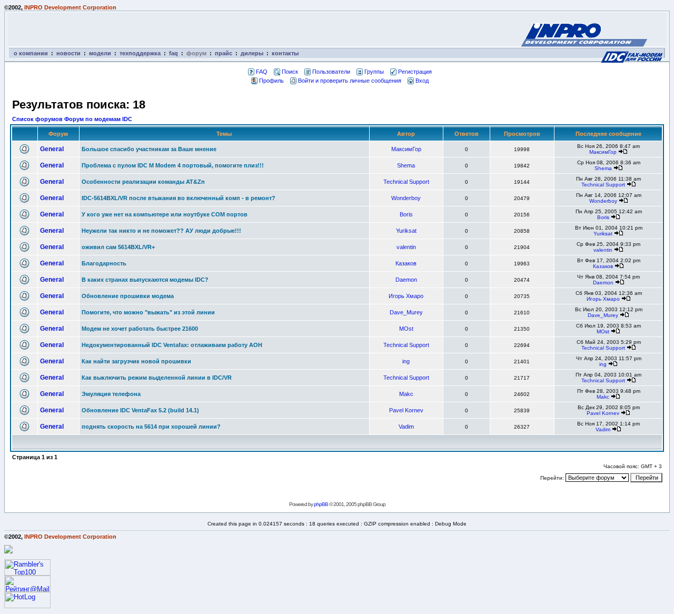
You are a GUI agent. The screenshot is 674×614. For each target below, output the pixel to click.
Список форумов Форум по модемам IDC (72, 119)
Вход (422, 80)
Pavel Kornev (406, 410)
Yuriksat (406, 230)
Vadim (406, 426)
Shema (406, 165)
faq (173, 53)
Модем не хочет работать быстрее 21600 (140, 328)
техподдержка (140, 53)
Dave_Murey (406, 312)
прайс (223, 53)
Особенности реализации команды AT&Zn (143, 182)
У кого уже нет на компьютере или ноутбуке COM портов (164, 214)
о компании (31, 53)
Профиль (271, 80)
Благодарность (104, 263)
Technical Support (406, 182)
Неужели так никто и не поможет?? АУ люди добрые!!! (161, 230)
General (52, 149)
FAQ (261, 71)
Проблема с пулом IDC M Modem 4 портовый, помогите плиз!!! (173, 165)
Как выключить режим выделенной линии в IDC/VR (157, 377)
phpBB (321, 504)
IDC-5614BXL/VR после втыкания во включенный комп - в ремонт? (178, 198)
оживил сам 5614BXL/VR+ (118, 247)
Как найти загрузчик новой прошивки (136, 361)
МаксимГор (406, 149)
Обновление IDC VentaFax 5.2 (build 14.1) (140, 410)
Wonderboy (406, 198)
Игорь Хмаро (406, 296)
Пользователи (331, 71)
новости (68, 53)
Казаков (406, 263)
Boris (406, 214)
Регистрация (415, 71)
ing (406, 361)
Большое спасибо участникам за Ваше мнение (149, 149)
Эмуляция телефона (111, 394)
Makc (406, 394)
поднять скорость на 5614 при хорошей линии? (151, 426)
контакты (285, 53)
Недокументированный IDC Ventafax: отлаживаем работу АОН (172, 345)
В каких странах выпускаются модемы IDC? (145, 279)
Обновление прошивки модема (128, 296)
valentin (406, 247)
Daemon (406, 279)
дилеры (252, 53)
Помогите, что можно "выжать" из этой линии (148, 312)
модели (100, 53)
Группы (374, 71)
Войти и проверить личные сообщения (349, 80)
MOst (406, 328)
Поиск (290, 71)
